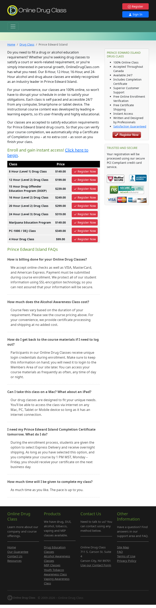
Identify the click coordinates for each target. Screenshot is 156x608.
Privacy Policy (126, 561)
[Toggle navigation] (13, 26)
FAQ (120, 552)
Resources (14, 561)
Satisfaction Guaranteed (129, 126)
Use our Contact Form (95, 565)
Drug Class (27, 44)
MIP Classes (52, 565)
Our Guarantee (17, 552)
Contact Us (14, 556)
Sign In (137, 14)
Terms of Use (126, 556)
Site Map (123, 547)
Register (137, 6)
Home (11, 44)
